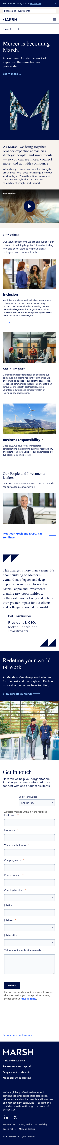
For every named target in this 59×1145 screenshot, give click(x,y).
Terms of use (9, 1124)
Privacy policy (28, 998)
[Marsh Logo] (18, 1053)
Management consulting (17, 1077)
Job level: (9, 920)
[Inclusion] (6, 322)
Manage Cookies (27, 1129)
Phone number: (12, 875)
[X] (15, 1117)
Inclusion (10, 294)
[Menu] (54, 19)
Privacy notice (25, 1124)
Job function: (11, 935)
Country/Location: (14, 890)
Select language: (28, 796)
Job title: (8, 905)
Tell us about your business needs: (23, 950)
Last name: (10, 830)
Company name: (13, 860)
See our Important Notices (17, 1035)
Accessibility (41, 1124)
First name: (10, 815)
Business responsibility (22, 439)
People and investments (16, 1072)
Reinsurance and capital (17, 1066)
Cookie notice (9, 1129)
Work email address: (15, 845)
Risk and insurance (14, 1060)
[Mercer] (13, 19)
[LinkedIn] (6, 1117)
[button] (55, 3)
